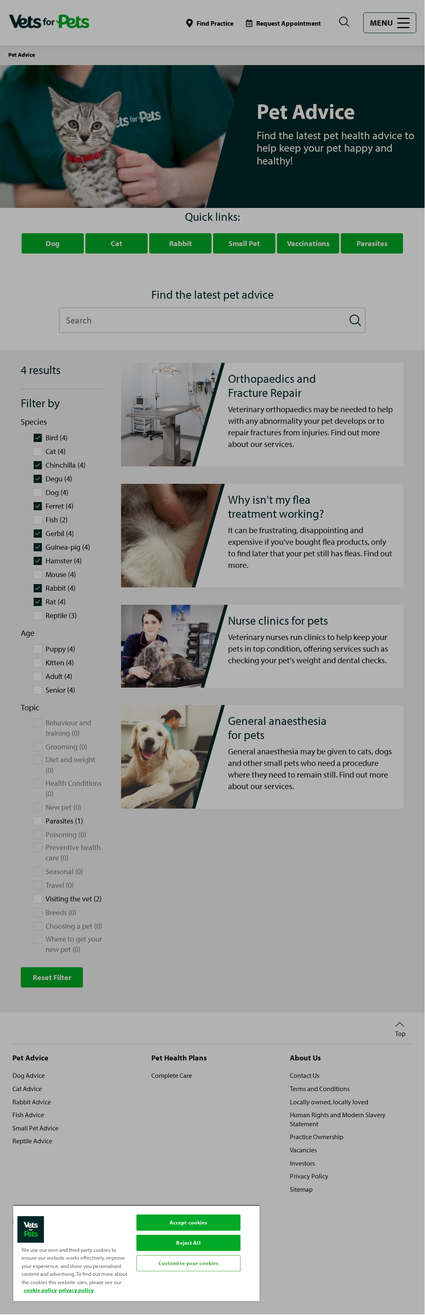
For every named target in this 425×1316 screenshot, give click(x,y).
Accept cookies (189, 1222)
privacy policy (76, 1290)
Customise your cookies (188, 1263)
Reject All (188, 1242)
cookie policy (40, 1290)
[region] (136, 1253)
